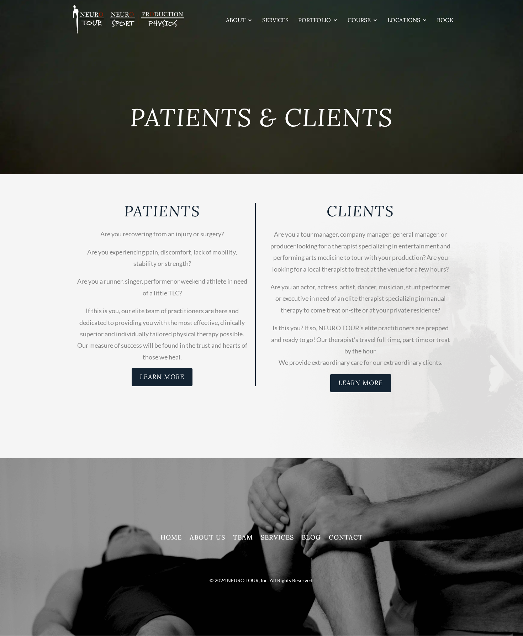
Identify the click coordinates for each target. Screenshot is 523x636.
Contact (346, 538)
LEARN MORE (162, 377)
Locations (403, 20)
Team (243, 538)
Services (275, 20)
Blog (311, 538)
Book (445, 20)
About (235, 20)
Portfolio (314, 20)
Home (171, 538)
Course (359, 20)
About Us (207, 538)
